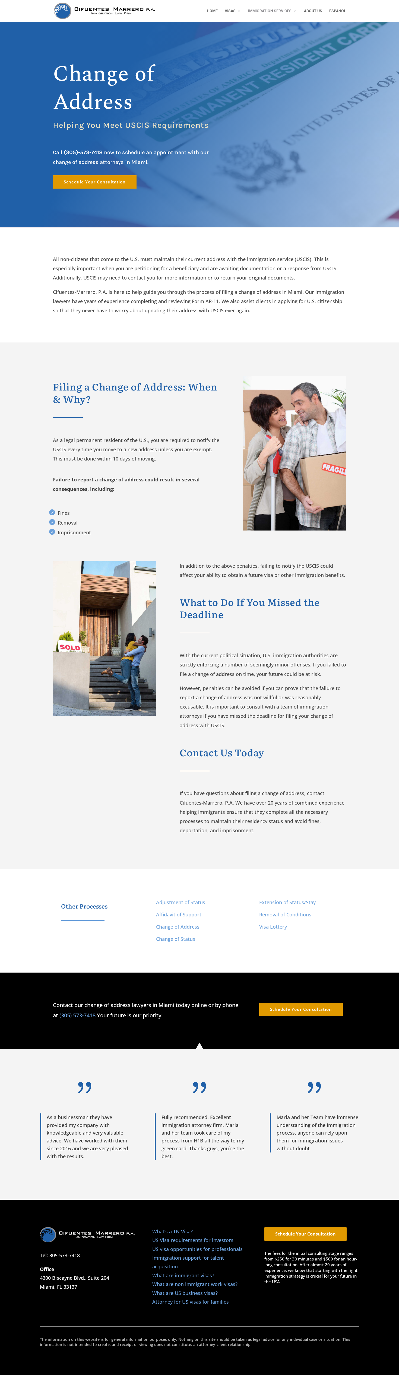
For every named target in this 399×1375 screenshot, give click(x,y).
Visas (230, 11)
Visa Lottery (273, 926)
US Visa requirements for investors (192, 1240)
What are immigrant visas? (183, 1275)
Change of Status (175, 939)
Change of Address (177, 926)
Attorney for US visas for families (190, 1301)
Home (212, 11)
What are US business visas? (185, 1293)
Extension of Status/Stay (287, 902)
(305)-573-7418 (83, 152)
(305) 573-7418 (77, 1015)
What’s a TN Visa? (172, 1231)
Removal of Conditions (285, 914)
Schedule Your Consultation (95, 182)
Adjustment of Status (180, 902)
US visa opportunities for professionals (197, 1249)
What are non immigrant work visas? (194, 1284)
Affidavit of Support (178, 914)
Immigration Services (270, 11)
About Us (313, 11)
